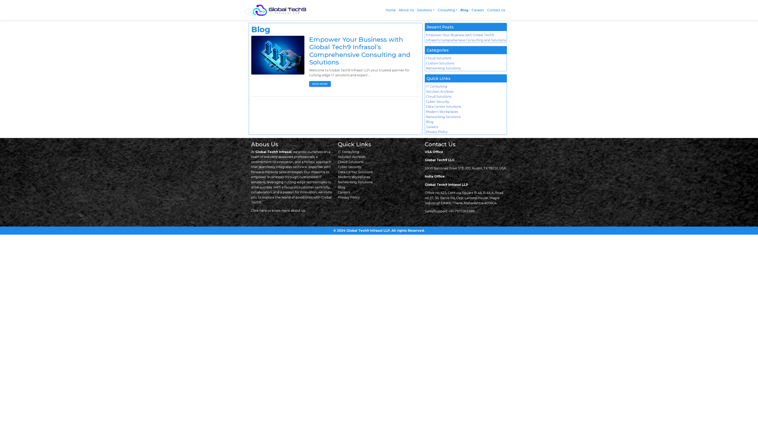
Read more (320, 83)
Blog (464, 10)
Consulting (446, 10)
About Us (406, 10)
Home (391, 10)
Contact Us (496, 10)
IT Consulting (436, 86)
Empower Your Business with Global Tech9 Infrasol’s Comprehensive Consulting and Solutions (359, 51)
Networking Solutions (443, 68)
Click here (259, 211)
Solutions (424, 10)
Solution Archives (439, 92)
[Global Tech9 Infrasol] (281, 10)
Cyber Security (437, 102)
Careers (478, 10)
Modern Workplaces (442, 112)
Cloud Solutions (438, 58)
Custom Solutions (440, 63)
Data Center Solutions (443, 107)
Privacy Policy (437, 132)
